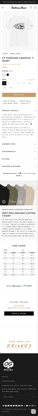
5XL (11, 87)
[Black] (7, 74)
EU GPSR (6, 159)
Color (5, 71)
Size (4, 79)
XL (18, 83)
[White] (3, 74)
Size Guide (31, 79)
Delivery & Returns (11, 166)
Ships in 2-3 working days (11, 64)
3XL (30, 83)
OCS (33, 226)
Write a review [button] (19, 313)
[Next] (36, 31)
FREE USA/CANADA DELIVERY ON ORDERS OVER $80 (19, 2)
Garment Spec (8, 144)
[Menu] (2, 7)
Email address (8, 394)
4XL (5, 87)
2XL (24, 83)
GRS (25, 229)
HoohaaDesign (6, 411)
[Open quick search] (31, 7)
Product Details (10, 110)
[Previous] (2, 31)
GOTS (3, 226)
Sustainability (9, 151)
